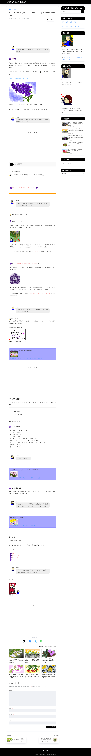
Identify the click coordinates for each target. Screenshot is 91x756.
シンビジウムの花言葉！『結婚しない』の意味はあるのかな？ (25, 478)
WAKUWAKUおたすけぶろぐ (17, 2)
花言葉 (54, 646)
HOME (46, 750)
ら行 (75, 26)
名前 (11, 708)
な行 (79, 22)
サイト (10, 720)
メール (11, 714)
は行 (63, 26)
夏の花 (46, 646)
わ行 (79, 26)
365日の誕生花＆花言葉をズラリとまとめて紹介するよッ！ (25, 525)
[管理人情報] (67, 40)
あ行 (63, 22)
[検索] (82, 11)
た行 (75, 22)
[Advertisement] (32, 32)
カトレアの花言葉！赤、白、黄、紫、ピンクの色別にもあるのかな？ (27, 358)
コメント (12, 690)
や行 (71, 26)
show (20, 164)
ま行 (67, 26)
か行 (67, 22)
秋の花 (50, 646)
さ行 (71, 22)
